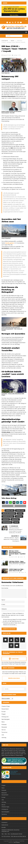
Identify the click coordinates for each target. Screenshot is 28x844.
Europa (3, 711)
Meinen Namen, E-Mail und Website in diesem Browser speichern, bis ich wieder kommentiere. (13, 615)
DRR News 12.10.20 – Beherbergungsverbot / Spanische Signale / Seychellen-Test (17, 553)
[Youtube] (20, 22)
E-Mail (3, 604)
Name (3, 600)
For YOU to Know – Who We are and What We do (14, 836)
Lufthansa (19, 516)
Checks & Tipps (6, 706)
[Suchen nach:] (14, 35)
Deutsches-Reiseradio (9, 513)
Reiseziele (4, 727)
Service (4, 729)
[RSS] (12, 22)
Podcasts (4, 724)
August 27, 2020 (7, 55)
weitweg (4, 737)
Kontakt (4, 827)
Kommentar (5, 588)
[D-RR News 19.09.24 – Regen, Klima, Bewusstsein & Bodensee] (5, 563)
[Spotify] (7, 22)
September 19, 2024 (14, 564)
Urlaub (16, 522)
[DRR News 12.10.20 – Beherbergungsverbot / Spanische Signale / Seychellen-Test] (5, 552)
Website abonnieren (14, 678)
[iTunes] (10, 22)
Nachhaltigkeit (6, 719)
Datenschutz (5, 824)
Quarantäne (15, 519)
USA (3, 735)
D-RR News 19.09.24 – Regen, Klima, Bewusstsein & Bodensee (17, 562)
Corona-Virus (20, 510)
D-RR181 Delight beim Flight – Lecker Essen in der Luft (16, 569)
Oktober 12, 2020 (13, 556)
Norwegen (6, 519)
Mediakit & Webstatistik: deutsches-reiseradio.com (11, 830)
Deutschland (5, 709)
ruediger (15, 55)
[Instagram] (18, 22)
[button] (26, 19)
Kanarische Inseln (8, 516)
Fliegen (20, 513)
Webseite (4, 609)
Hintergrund (5, 716)
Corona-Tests (9, 510)
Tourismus (4, 732)
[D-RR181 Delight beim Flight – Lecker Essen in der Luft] (5, 571)
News (3, 722)
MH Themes (17, 842)
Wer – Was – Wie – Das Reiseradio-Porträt (12, 834)
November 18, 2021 (14, 572)
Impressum (4, 822)
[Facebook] (15, 22)
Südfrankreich (7, 522)
